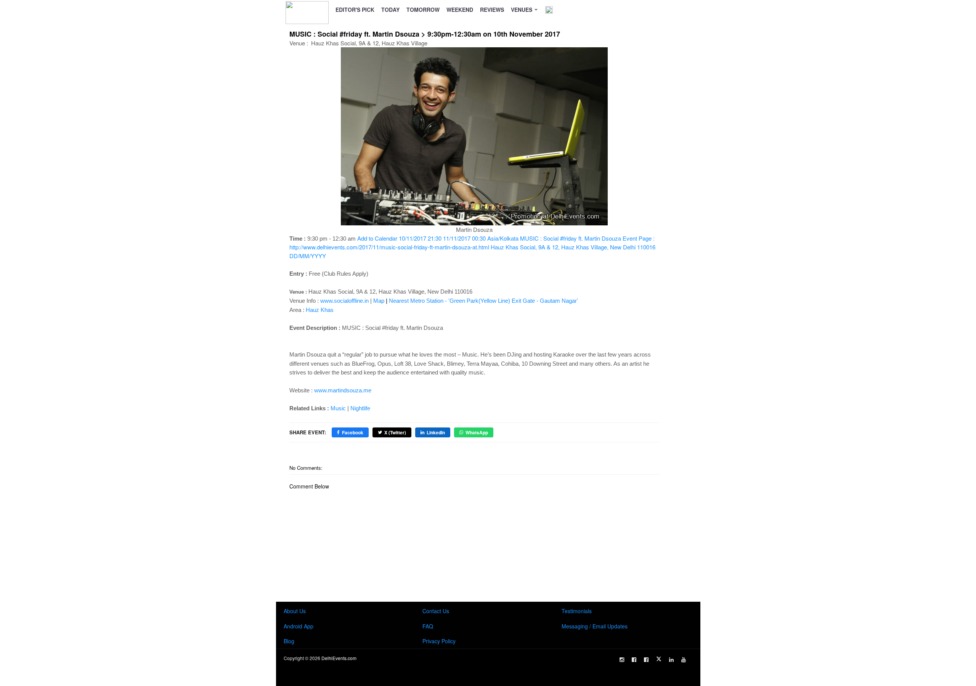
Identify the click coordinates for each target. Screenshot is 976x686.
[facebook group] (646, 659)
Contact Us (435, 611)
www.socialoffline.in (344, 300)
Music (338, 408)
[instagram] (622, 659)
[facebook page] (634, 659)
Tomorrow (423, 9)
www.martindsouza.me (342, 390)
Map (378, 300)
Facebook (352, 432)
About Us (295, 611)
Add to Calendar (472, 247)
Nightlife (360, 408)
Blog (289, 641)
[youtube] (683, 659)
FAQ (427, 626)
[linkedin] (671, 659)
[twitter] (658, 659)
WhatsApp (477, 432)
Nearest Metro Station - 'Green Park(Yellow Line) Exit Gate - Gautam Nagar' (483, 300)
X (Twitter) (395, 432)
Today (390, 9)
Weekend (459, 9)
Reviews (492, 9)
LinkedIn (436, 432)
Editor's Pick (355, 9)
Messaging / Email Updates (595, 626)
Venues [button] (522, 9)
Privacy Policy (439, 641)
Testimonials (577, 611)
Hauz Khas (320, 310)
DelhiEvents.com (338, 658)
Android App (298, 626)
